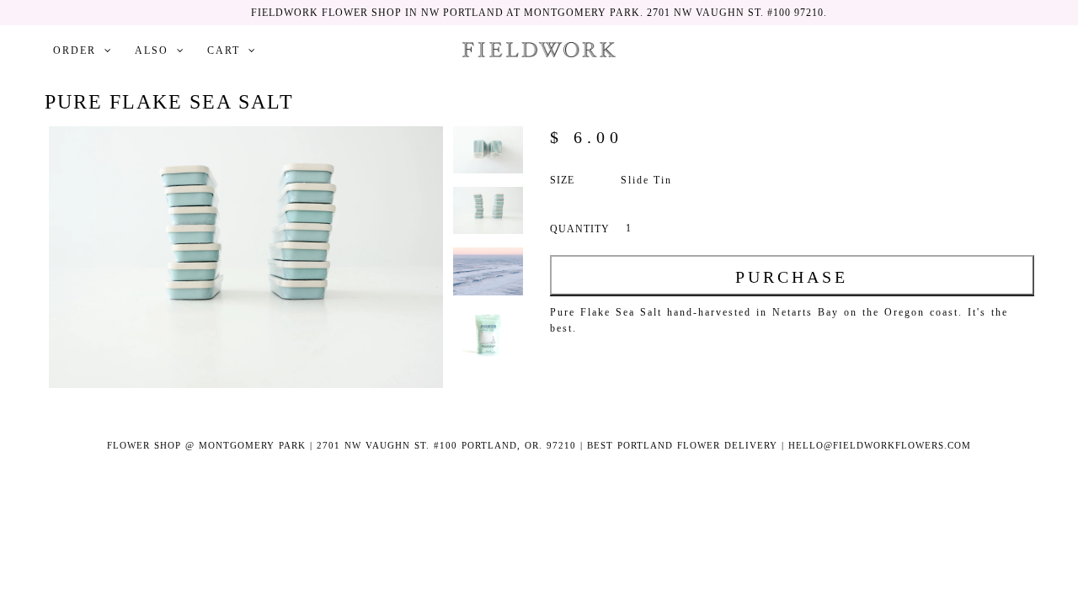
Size (562, 180)
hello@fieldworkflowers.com (879, 445)
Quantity (580, 229)
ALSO (151, 50)
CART (223, 50)
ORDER (74, 50)
